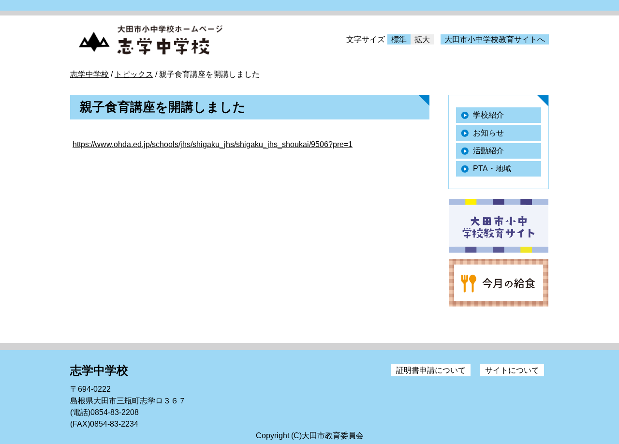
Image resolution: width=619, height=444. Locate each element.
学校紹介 (488, 115)
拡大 (422, 39)
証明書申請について (431, 370)
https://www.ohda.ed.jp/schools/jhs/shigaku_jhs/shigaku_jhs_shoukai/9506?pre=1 (213, 144)
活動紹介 (488, 151)
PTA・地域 (492, 168)
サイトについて (512, 370)
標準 (399, 39)
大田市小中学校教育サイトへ (494, 39)
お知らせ (488, 133)
